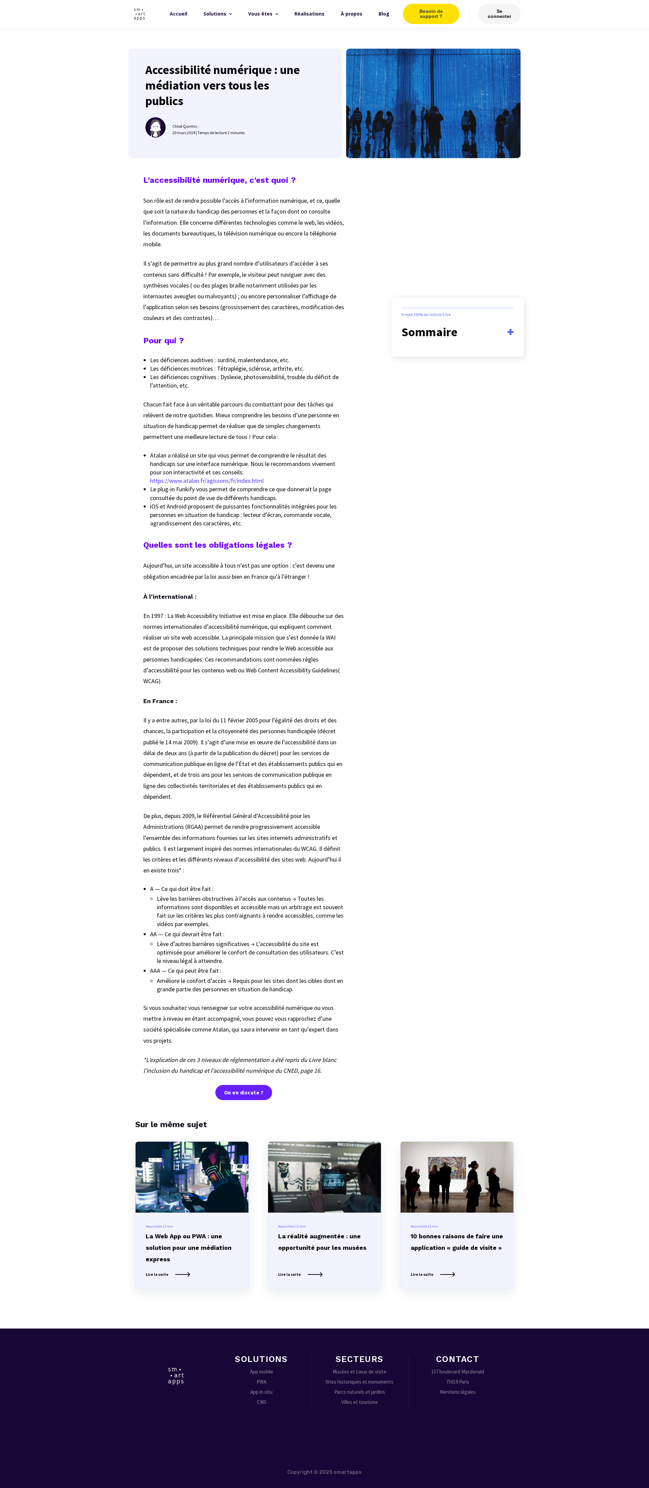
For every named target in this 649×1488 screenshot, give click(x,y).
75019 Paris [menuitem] (457, 1382)
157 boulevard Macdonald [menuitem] (457, 1371)
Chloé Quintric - (185, 126)
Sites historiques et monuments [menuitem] (359, 1382)
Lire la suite (157, 1274)
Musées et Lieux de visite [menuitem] (359, 1371)
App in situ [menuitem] (261, 1392)
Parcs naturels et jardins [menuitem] (359, 1392)
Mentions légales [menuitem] (458, 1392)
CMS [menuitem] (261, 1402)
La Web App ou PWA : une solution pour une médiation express (189, 1248)
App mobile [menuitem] (261, 1371)
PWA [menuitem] (261, 1382)
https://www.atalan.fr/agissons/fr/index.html (207, 481)
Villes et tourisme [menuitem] (359, 1402)
